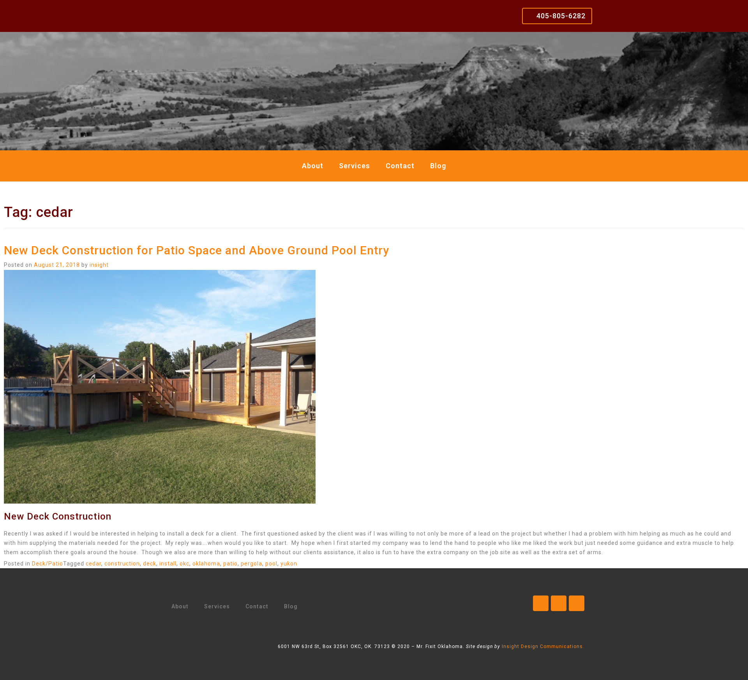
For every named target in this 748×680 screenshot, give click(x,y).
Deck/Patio (47, 563)
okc (184, 563)
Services (354, 166)
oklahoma (206, 563)
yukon (288, 563)
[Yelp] (576, 603)
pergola (251, 563)
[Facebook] (541, 603)
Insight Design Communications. (543, 646)
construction (122, 563)
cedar (93, 563)
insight (99, 265)
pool (271, 563)
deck (149, 563)
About (312, 166)
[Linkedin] (558, 603)
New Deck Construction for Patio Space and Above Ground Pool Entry (196, 250)
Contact (400, 166)
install (167, 563)
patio (230, 563)
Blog (438, 166)
